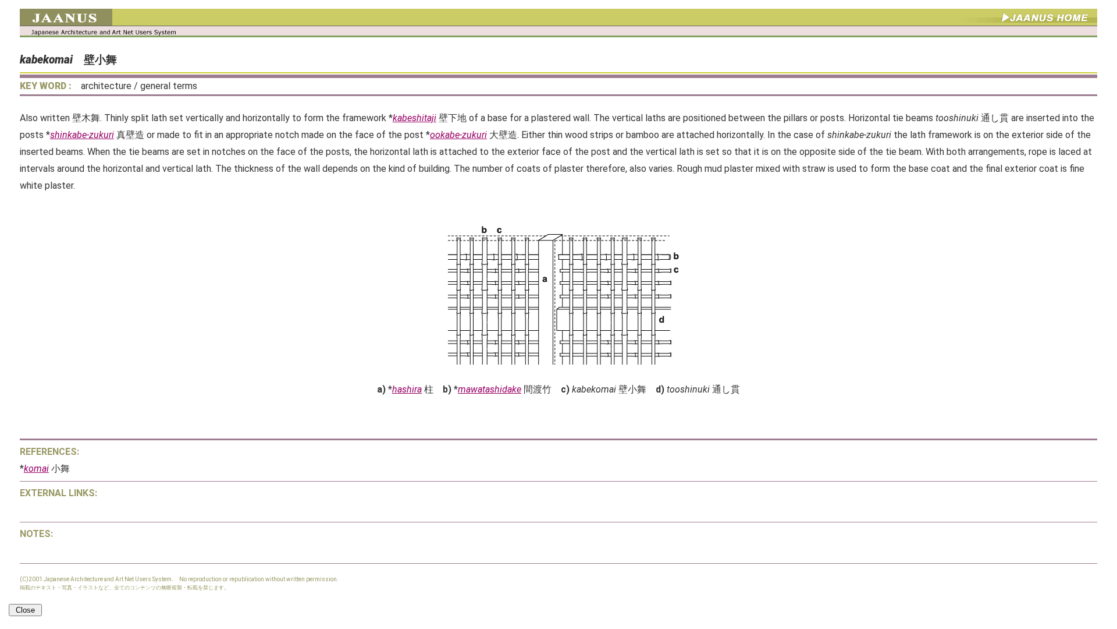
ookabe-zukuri (458, 134)
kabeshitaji (414, 117)
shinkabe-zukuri (82, 134)
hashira (407, 389)
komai (36, 468)
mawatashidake (489, 389)
